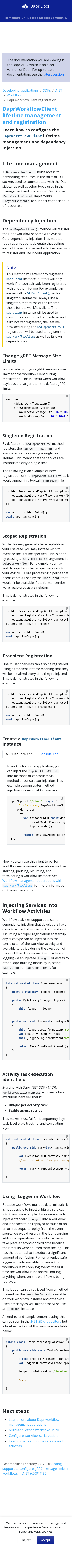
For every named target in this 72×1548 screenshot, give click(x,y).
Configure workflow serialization (33, 1435)
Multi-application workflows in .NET (35, 1430)
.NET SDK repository (45, 1321)
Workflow (14, 95)
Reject (26, 1540)
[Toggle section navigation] (7, 30)
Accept (45, 1540)
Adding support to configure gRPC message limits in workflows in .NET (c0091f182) (35, 1469)
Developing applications (20, 90)
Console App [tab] (48, 754)
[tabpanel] (36, 806)
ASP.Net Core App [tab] (19, 754)
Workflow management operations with (32, 882)
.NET (58, 90)
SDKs (47, 90)
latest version (53, 74)
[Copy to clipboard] (67, 396)
